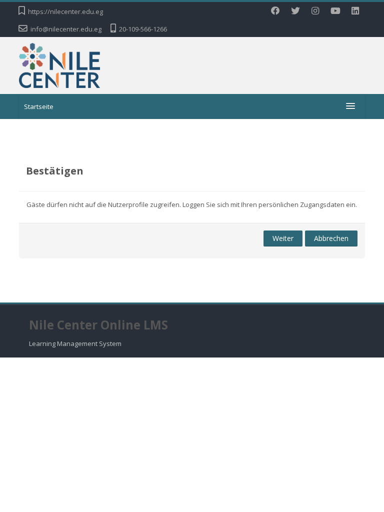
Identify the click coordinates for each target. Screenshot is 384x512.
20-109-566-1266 (143, 29)
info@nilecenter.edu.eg (66, 29)
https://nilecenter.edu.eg (65, 11)
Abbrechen (331, 238)
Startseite (39, 106)
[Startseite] (59, 64)
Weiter (283, 238)
